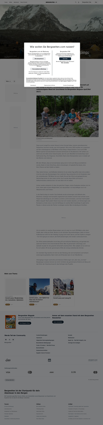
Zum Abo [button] (65, 58)
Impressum (33, 85)
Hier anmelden (65, 62)
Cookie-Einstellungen (68, 85)
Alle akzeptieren (39, 58)
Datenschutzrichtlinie (49, 85)
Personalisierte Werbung (39, 69)
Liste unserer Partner (66, 81)
